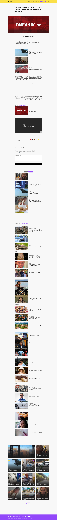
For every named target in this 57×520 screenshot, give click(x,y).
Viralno (29, 1)
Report (36, 1)
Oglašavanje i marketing (14, 518)
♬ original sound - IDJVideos (27, 90)
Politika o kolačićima (30, 518)
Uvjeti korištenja (19, 518)
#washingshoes (20, 90)
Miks (31, 1)
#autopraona (16, 90)
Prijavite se (28, 164)
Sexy (38, 1)
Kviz (33, 1)
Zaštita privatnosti (24, 518)
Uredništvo (9, 518)
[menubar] (48, 1)
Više (28, 503)
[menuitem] (48, 1)
